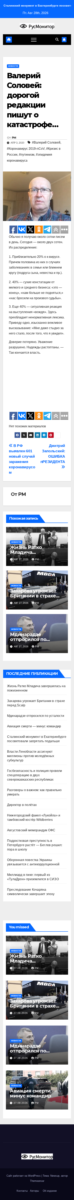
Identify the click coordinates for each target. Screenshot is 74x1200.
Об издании (50, 1190)
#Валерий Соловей (46, 142)
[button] (57, 39)
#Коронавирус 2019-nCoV (26, 148)
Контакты (22, 1190)
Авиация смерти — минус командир (34, 726)
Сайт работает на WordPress (24, 1175)
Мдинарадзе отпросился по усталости (28, 639)
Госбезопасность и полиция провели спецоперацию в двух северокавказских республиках (34, 775)
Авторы (34, 1190)
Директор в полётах (22, 805)
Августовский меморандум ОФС (31, 830)
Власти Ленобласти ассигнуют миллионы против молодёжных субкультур (30, 756)
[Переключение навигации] (33, 39)
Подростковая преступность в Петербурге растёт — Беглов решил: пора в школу (34, 845)
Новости (13, 66)
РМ (14, 137)
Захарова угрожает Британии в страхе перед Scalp (33, 596)
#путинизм (26, 154)
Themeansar (37, 1180)
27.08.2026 (21, 968)
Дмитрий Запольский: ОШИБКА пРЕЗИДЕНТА (52, 454)
